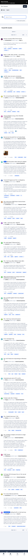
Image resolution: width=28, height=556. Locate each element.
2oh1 (6, 437)
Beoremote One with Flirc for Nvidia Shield (14, 137)
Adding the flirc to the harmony (18, 512)
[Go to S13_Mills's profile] (2, 223)
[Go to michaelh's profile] (2, 513)
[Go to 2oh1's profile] (2, 435)
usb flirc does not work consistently (12, 76)
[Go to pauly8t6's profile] (2, 298)
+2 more (5, 197)
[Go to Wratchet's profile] (2, 475)
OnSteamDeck (8, 40)
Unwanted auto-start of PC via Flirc (12, 378)
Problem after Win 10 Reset (10, 398)
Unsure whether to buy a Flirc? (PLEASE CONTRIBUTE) (13, 116)
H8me (6, 379)
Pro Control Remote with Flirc (11, 494)
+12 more (6, 71)
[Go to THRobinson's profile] (2, 455)
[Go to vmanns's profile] (2, 339)
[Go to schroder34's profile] (2, 137)
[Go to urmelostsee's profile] (2, 202)
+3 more (5, 50)
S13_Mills (7, 224)
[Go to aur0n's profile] (2, 359)
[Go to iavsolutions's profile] (2, 494)
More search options (21, 20)
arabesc (6, 279)
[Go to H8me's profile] (2, 379)
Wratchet (7, 477)
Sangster (7, 262)
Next (23, 34)
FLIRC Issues (7, 454)
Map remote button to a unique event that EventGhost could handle (14, 277)
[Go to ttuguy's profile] (2, 398)
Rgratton (7, 56)
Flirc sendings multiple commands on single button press (15, 435)
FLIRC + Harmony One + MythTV (12, 222)
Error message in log (9, 338)
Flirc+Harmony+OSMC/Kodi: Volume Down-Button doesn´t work (14, 202)
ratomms (7, 244)
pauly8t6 (7, 300)
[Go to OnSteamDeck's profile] (2, 39)
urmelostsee (8, 204)
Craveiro (7, 181)
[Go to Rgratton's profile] (2, 55)
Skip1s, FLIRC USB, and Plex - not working (14, 54)
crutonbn (7, 320)
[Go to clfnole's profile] (2, 417)
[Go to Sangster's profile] (2, 261)
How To (18, 181)
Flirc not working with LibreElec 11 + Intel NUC (15, 96)
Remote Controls (21, 138)
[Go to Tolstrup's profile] (2, 162)
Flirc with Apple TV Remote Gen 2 (12, 242)
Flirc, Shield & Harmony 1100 (11, 416)
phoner (6, 77)
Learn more (2, 2)
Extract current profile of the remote (13, 38)
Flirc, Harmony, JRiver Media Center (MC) (14, 261)
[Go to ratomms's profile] (2, 243)
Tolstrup (7, 163)
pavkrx (6, 97)
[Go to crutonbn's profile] (2, 319)
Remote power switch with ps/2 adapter (17, 161)
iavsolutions (7, 495)
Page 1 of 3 (13, 34)
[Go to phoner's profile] (2, 77)
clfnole (6, 418)
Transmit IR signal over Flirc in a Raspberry (14, 180)
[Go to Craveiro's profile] (2, 180)
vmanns (7, 340)
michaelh (7, 514)
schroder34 (7, 138)
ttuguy (6, 399)
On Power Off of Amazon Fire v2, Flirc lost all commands (15, 474)
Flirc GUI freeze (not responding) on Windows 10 (15, 359)
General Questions (20, 77)
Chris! (6, 118)
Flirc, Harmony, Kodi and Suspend (12, 319)
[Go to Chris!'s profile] (2, 116)
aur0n (6, 361)
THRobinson (7, 456)
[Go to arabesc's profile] (2, 277)
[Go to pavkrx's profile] (2, 96)
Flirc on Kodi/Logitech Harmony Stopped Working (14, 298)
